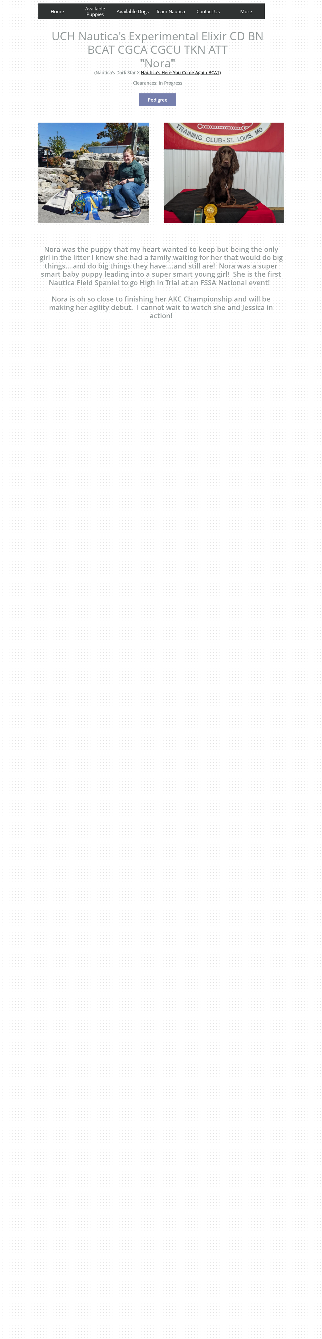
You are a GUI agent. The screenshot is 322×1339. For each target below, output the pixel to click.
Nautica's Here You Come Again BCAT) (181, 72)
